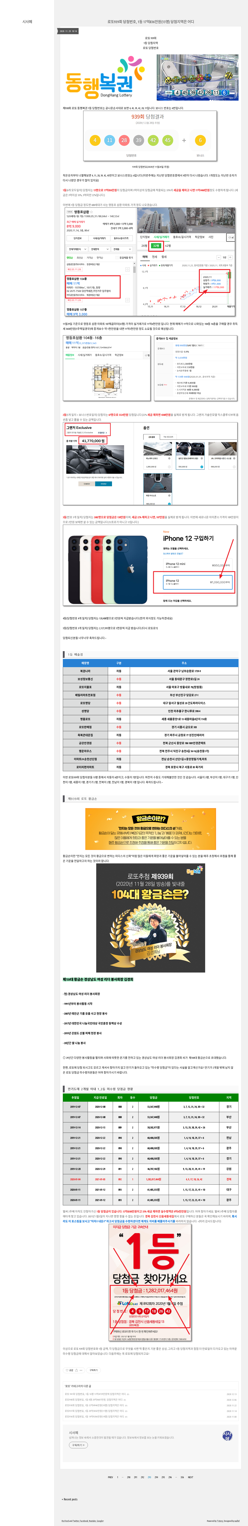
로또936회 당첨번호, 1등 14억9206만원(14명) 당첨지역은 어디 (94, 1416)
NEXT (190, 1477)
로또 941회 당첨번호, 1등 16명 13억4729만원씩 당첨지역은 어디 (95, 1394)
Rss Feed (65, 1521)
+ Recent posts (70, 1499)
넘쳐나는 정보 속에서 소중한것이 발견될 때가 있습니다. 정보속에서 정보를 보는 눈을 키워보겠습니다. (121, 1437)
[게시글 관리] (81, 1370)
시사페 (27, 22)
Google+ (100, 1521)
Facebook (84, 1521)
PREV (110, 1477)
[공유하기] (76, 1370)
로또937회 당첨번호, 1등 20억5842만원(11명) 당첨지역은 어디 (94, 1411)
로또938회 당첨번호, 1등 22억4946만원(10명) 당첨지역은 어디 (94, 1405)
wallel (237, 1521)
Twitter (76, 1521)
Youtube (92, 1521)
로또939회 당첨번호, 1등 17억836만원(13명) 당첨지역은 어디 (150, 22)
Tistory (220, 1521)
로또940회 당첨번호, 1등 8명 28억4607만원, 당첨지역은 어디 (94, 1399)
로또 (67, 1386)
